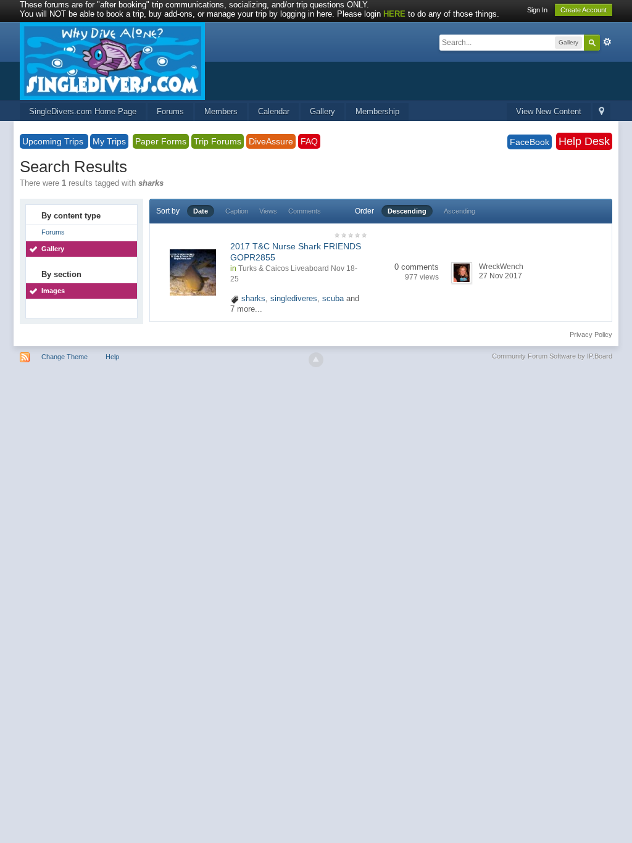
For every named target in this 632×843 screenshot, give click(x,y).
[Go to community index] (112, 60)
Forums (170, 111)
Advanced (607, 42)
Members (221, 111)
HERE (394, 14)
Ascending (459, 211)
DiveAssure (271, 141)
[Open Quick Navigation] (601, 112)
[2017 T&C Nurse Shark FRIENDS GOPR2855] (193, 271)
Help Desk (584, 141)
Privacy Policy (591, 334)
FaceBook (529, 142)
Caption (236, 211)
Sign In (537, 10)
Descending (407, 211)
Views (268, 211)
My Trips (109, 141)
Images (53, 290)
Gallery (322, 111)
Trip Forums (217, 141)
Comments (304, 211)
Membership (377, 111)
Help (112, 356)
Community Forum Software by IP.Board (552, 356)
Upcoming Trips (54, 141)
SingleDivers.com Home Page (82, 111)
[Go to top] (316, 359)
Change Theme (64, 356)
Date (200, 211)
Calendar (273, 111)
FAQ (309, 141)
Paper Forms (160, 141)
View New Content (548, 111)
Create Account (583, 10)
